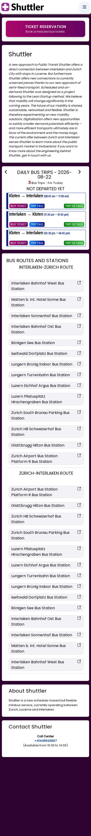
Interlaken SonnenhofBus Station (41, 315)
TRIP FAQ (37, 206)
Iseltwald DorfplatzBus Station (39, 353)
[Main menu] (84, 7)
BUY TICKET (18, 206)
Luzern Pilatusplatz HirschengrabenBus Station (36, 399)
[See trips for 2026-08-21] (8, 172)
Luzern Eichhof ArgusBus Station (40, 385)
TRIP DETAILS (74, 206)
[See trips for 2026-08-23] (82, 172)
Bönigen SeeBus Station (33, 342)
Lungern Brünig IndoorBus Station (41, 364)
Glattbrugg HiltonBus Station (37, 445)
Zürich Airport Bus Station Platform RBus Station (34, 458)
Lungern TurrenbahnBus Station (40, 375)
